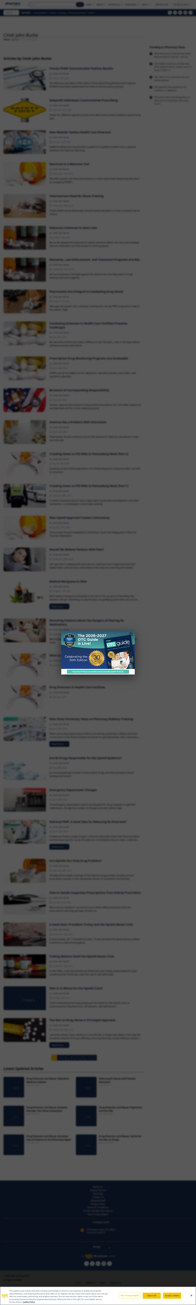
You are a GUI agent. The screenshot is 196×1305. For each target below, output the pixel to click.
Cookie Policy (29, 1302)
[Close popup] (131, 634)
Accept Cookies (172, 1295)
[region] (98, 1296)
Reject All (151, 1295)
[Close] (191, 1295)
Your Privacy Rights (130, 1295)
